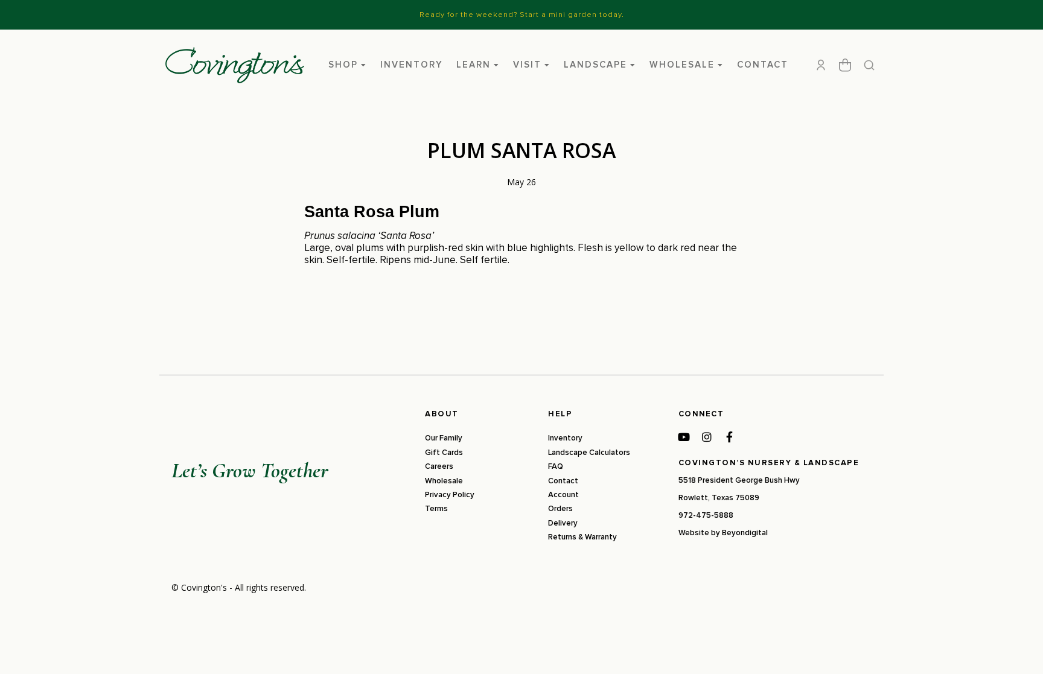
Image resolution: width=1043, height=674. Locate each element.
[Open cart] (845, 65)
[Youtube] (683, 436)
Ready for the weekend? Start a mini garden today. (521, 14)
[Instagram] (706, 436)
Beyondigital (745, 533)
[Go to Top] (1018, 649)
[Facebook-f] (729, 436)
